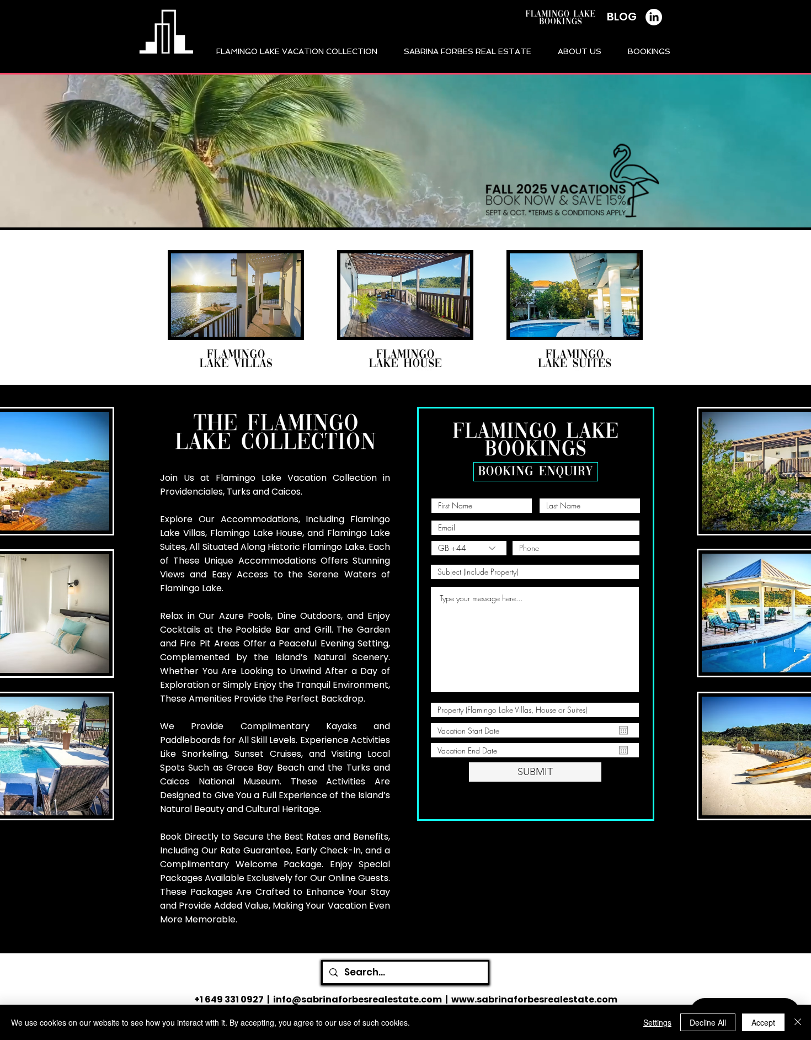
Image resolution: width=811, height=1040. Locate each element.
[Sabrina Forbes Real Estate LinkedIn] (653, 17)
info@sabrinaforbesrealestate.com (357, 999)
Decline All (708, 1022)
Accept (763, 1022)
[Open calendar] (623, 730)
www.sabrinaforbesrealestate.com (534, 999)
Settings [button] (657, 1022)
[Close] (797, 1022)
